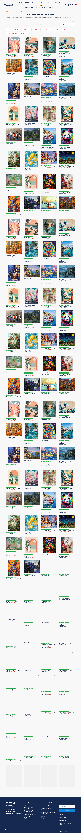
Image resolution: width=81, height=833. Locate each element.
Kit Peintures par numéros (23, 11)
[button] (19, 38)
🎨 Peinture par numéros (11, 11)
